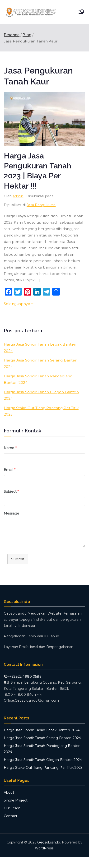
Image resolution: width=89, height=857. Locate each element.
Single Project (16, 800)
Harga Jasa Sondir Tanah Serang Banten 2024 (41, 363)
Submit (17, 559)
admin (18, 196)
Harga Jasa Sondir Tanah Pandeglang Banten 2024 (38, 379)
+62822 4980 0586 (25, 676)
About (9, 792)
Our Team (12, 808)
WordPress (44, 848)
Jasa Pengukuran (41, 205)
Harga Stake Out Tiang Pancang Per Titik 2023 (41, 411)
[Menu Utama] (81, 12)
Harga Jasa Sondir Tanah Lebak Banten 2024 (40, 347)
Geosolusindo (48, 842)
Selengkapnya (17, 303)
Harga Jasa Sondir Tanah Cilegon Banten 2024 (41, 395)
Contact (10, 816)
